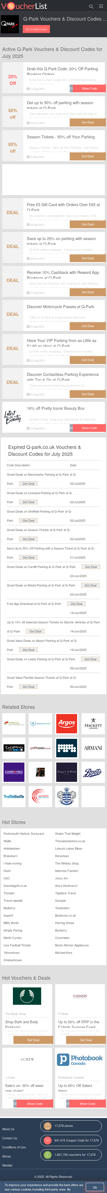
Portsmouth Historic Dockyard (24, 833)
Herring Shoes (64, 922)
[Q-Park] (10, 24)
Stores (6, 1156)
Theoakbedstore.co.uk (70, 841)
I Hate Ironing (12, 863)
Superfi (8, 915)
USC (7, 878)
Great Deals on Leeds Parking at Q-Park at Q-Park (41, 659)
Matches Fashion (66, 870)
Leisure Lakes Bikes (68, 848)
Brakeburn (11, 855)
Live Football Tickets (17, 945)
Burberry (61, 930)
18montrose (11, 952)
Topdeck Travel (65, 893)
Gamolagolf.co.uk (15, 885)
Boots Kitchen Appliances (72, 945)
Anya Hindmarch (66, 885)
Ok (95, 1187)
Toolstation (62, 908)
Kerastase (62, 855)
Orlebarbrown (13, 960)
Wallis (7, 841)
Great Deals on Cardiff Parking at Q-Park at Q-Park (41, 566)
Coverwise (62, 937)
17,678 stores (64, 1125)
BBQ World (11, 922)
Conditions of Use (14, 1147)
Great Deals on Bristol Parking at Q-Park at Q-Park (41, 585)
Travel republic (13, 900)
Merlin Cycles (13, 937)
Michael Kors (63, 952)
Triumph (9, 893)
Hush (7, 870)
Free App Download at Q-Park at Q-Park (34, 603)
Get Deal (28, 483)
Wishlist (7, 1165)
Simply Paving (13, 930)
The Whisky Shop (67, 863)
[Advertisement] (53, 183)
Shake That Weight (67, 833)
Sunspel (60, 900)
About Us (8, 1129)
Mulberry (9, 908)
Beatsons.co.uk (65, 915)
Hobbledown (12, 848)
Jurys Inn (61, 878)
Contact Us (9, 1138)
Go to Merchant (36, 29)
